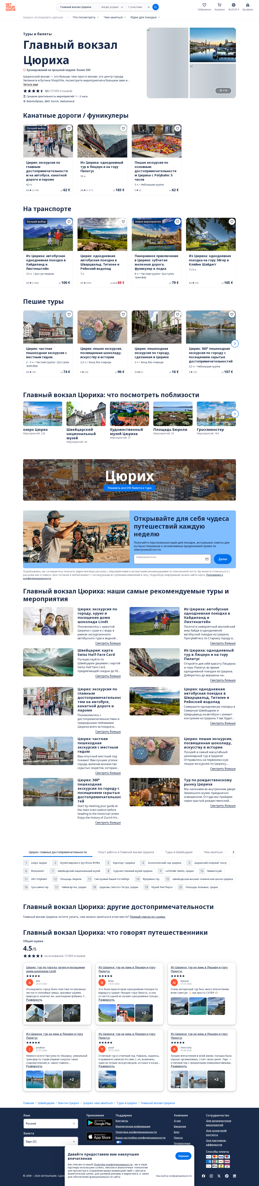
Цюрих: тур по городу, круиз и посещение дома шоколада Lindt (55, 969)
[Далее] (235, 343)
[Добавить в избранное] (69, 128)
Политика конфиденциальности (136, 1132)
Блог (177, 1132)
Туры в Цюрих (126, 1103)
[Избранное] (204, 5)
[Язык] (233, 5)
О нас (177, 1120)
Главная (28, 1103)
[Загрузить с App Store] (99, 1137)
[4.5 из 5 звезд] (33, 91)
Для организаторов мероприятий (218, 1123)
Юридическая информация (133, 1126)
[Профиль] (248, 5)
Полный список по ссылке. (148, 917)
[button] (48, 159)
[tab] (57, 852)
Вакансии (180, 1126)
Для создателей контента (216, 1132)
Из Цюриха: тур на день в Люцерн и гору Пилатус (126, 969)
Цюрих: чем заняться (98, 1103)
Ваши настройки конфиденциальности (141, 1137)
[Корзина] (219, 5)
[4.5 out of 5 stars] (33, 956)
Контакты (122, 1120)
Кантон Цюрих (68, 1103)
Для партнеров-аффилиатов (216, 1142)
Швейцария (46, 1103)
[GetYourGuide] (11, 7)
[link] (48, 159)
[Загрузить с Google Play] (99, 1123)
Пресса (178, 1137)
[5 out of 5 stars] (57, 976)
